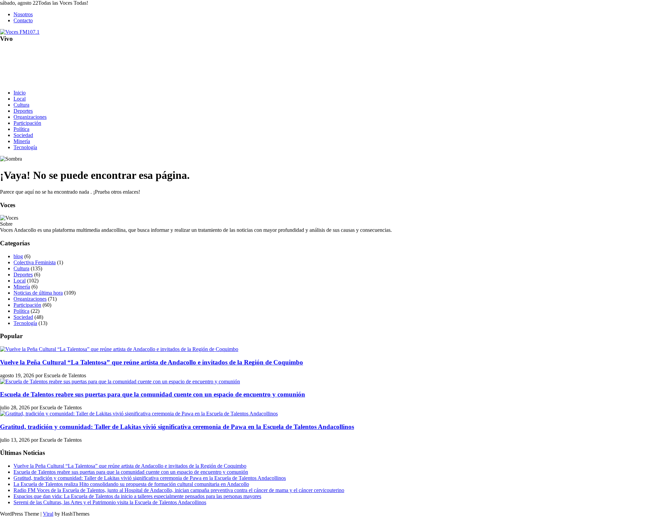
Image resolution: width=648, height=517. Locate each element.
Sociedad (23, 135)
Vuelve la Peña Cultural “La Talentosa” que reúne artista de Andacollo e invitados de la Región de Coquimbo (151, 362)
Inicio (20, 93)
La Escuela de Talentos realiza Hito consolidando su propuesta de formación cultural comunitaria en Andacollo (131, 484)
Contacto (23, 20)
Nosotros (23, 14)
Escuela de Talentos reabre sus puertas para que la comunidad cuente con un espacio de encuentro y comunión (152, 394)
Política (21, 129)
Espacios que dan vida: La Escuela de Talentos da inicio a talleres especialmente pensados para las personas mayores (137, 496)
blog (18, 256)
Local (20, 99)
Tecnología (25, 147)
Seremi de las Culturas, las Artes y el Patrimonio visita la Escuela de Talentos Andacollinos (110, 502)
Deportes (23, 111)
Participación (27, 123)
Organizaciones (30, 117)
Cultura (21, 105)
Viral (48, 514)
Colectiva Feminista (35, 262)
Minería (22, 141)
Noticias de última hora (38, 293)
